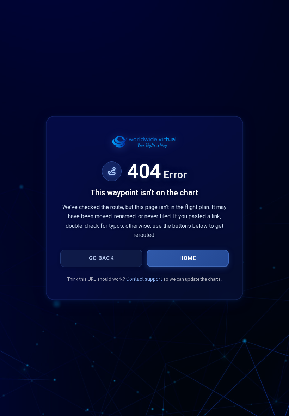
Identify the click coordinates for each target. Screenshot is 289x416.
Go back (101, 258)
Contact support (144, 279)
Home (187, 258)
